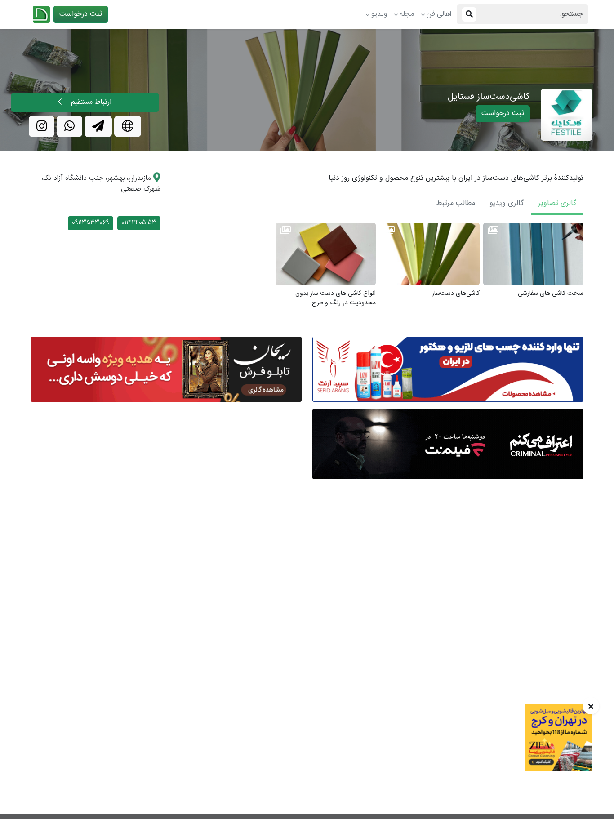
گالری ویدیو (506, 203)
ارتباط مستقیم (90, 102)
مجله (407, 14)
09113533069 (90, 223)
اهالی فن (439, 14)
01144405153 (138, 223)
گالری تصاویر (557, 203)
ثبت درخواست (80, 14)
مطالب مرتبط (455, 203)
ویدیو (379, 14)
